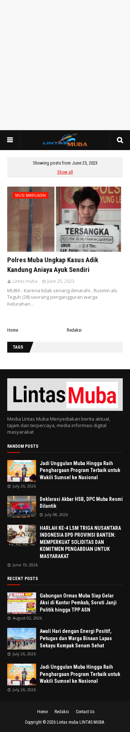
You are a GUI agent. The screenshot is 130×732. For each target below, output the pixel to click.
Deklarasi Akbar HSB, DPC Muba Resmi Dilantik (81, 502)
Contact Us (85, 711)
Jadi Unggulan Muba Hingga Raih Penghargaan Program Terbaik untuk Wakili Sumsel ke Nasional (80, 470)
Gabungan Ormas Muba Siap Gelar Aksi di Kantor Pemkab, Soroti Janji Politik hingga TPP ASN (78, 603)
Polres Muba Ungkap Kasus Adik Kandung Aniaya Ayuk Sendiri (52, 265)
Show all (65, 172)
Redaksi (74, 330)
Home (12, 330)
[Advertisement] (65, 65)
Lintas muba (25, 281)
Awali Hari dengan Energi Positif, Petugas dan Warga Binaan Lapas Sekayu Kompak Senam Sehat (76, 638)
